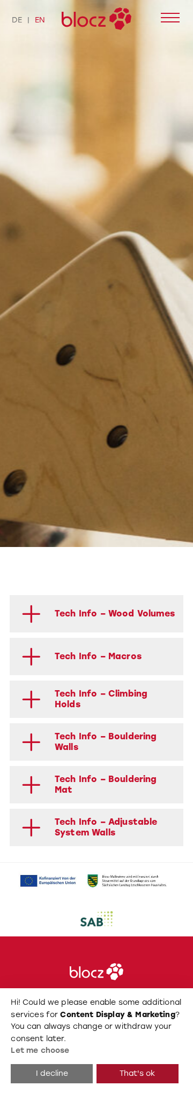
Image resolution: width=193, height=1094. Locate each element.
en (40, 20)
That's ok (137, 1073)
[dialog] (96, 1041)
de (17, 20)
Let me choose (40, 1050)
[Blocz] (96, 18)
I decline (52, 1073)
